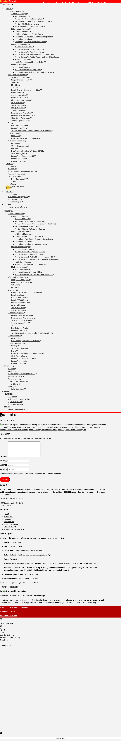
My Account (9, 519)
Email (2, 465)
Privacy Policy (10, 527)
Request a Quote (11, 524)
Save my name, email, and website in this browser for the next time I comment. (32, 473)
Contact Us (9, 522)
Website (3, 469)
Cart (6, 514)
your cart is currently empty (18, 207)
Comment (4, 456)
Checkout (8, 516)
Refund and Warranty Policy (15, 529)
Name (2, 461)
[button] (7, 4)
